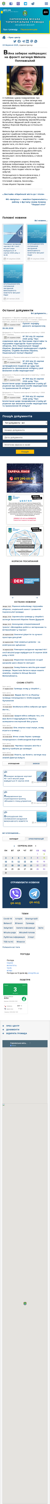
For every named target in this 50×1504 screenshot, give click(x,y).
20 (25, 865)
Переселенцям (29, 29)
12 (19, 862)
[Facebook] (11, 3)
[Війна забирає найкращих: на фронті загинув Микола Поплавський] (25, 80)
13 (25, 862)
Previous (13, 597)
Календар (13, 839)
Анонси (36, 763)
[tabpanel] (25, 580)
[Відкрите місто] (25, 580)
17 (6, 865)
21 (31, 865)
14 (31, 862)
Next (37, 597)
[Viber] (18, 3)
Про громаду (10, 29)
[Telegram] (25, 3)
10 (6, 862)
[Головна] (3, 3)
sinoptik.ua (33, 973)
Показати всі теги (11, 947)
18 (12, 865)
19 (19, 865)
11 (12, 862)
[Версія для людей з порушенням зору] (32, 3)
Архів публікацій (36, 839)
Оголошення (13, 763)
